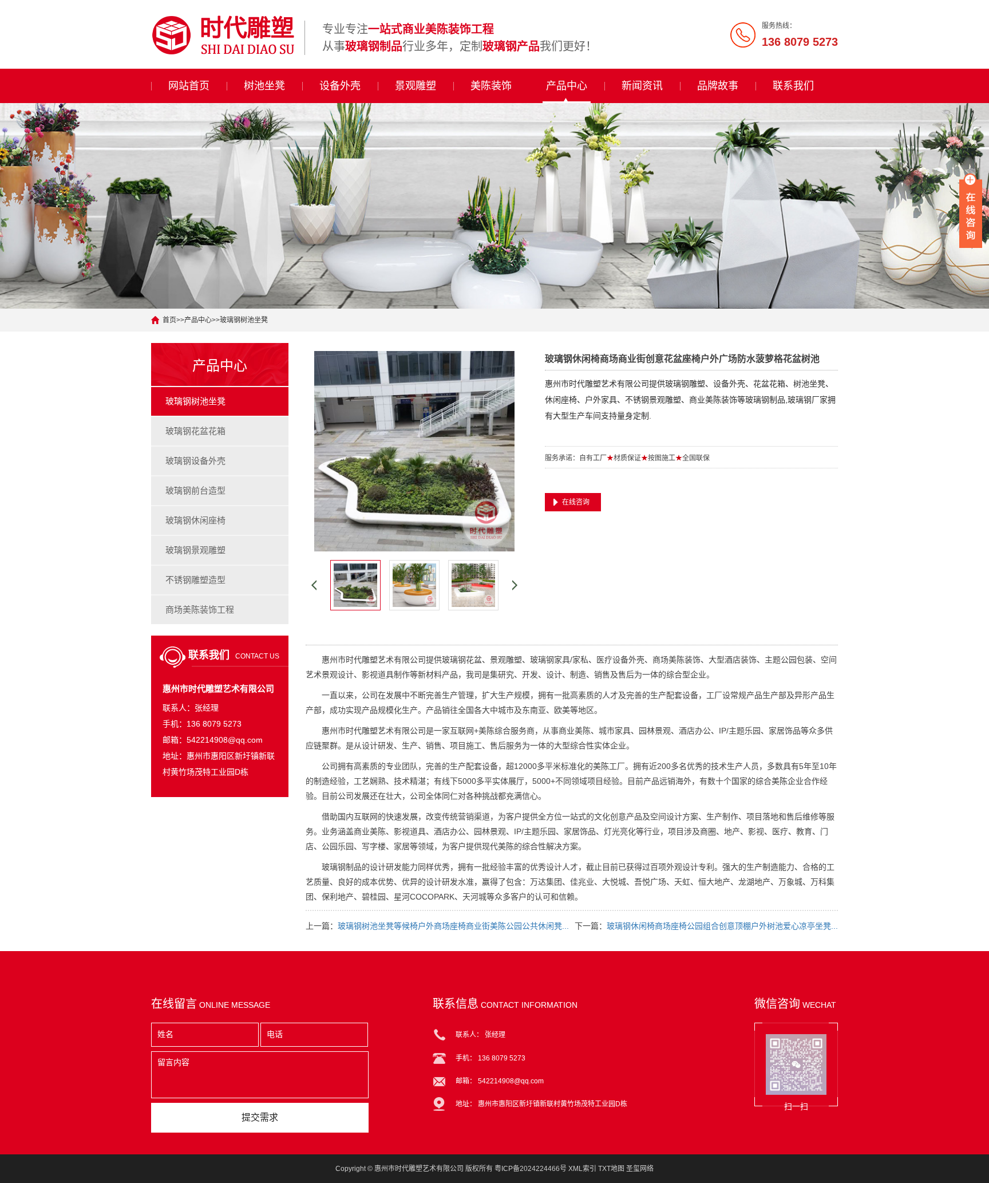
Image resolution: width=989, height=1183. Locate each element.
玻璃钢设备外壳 (195, 461)
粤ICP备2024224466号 (530, 1169)
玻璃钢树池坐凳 (244, 320)
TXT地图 (611, 1169)
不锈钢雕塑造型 (195, 580)
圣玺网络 (640, 1169)
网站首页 (188, 86)
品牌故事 (717, 86)
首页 (169, 320)
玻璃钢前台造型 (195, 490)
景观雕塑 (415, 86)
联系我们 (793, 86)
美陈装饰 (491, 86)
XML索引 (582, 1169)
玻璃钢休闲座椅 (195, 520)
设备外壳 (340, 86)
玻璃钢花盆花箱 (195, 431)
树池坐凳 (264, 86)
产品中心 (566, 86)
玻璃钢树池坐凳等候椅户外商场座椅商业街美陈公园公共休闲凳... (453, 925)
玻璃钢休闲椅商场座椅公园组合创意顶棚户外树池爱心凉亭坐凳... (722, 925)
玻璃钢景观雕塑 (195, 550)
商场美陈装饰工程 (199, 609)
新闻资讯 (642, 86)
